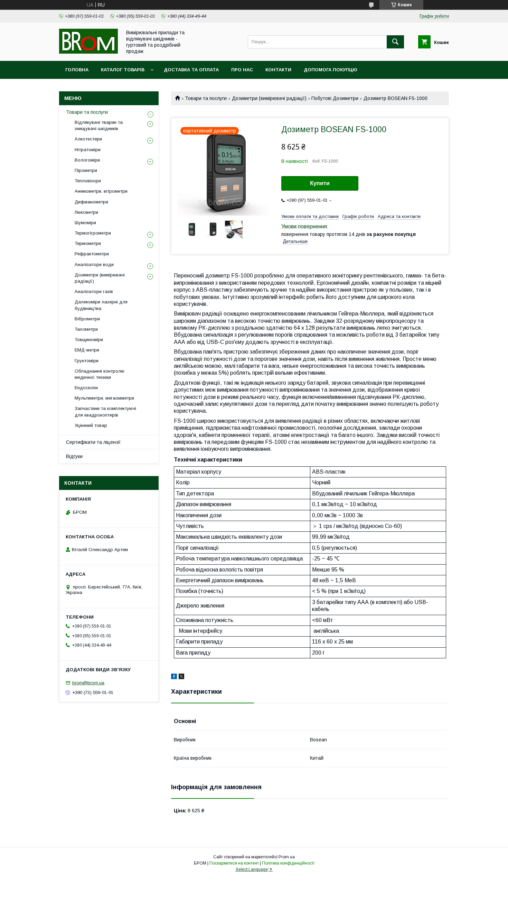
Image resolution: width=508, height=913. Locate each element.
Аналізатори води (94, 264)
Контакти (278, 69)
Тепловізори (88, 180)
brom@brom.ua (88, 682)
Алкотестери (88, 138)
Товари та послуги (206, 98)
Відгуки (74, 456)
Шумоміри (85, 222)
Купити (320, 183)
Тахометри (86, 329)
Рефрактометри (92, 253)
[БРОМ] (88, 52)
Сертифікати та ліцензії (93, 442)
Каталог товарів (122, 69)
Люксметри (86, 212)
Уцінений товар (91, 425)
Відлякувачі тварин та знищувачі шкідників (99, 125)
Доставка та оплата (191, 69)
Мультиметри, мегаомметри (104, 398)
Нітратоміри (88, 149)
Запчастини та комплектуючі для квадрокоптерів (105, 411)
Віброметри (87, 318)
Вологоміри (87, 160)
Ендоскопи (86, 387)
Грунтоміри (86, 360)
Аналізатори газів (94, 291)
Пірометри (86, 170)
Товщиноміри (89, 339)
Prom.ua (287, 857)
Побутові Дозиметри (334, 98)
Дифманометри (91, 201)
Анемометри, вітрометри (101, 191)
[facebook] (174, 677)
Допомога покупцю (330, 69)
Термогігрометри (93, 233)
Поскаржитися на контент (234, 863)
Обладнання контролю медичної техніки (99, 374)
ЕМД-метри (87, 350)
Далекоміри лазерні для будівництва (101, 305)
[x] (181, 677)
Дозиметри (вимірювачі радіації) (269, 98)
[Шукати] (395, 41)
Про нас (242, 69)
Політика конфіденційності (288, 863)
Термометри (88, 243)
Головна (76, 69)
